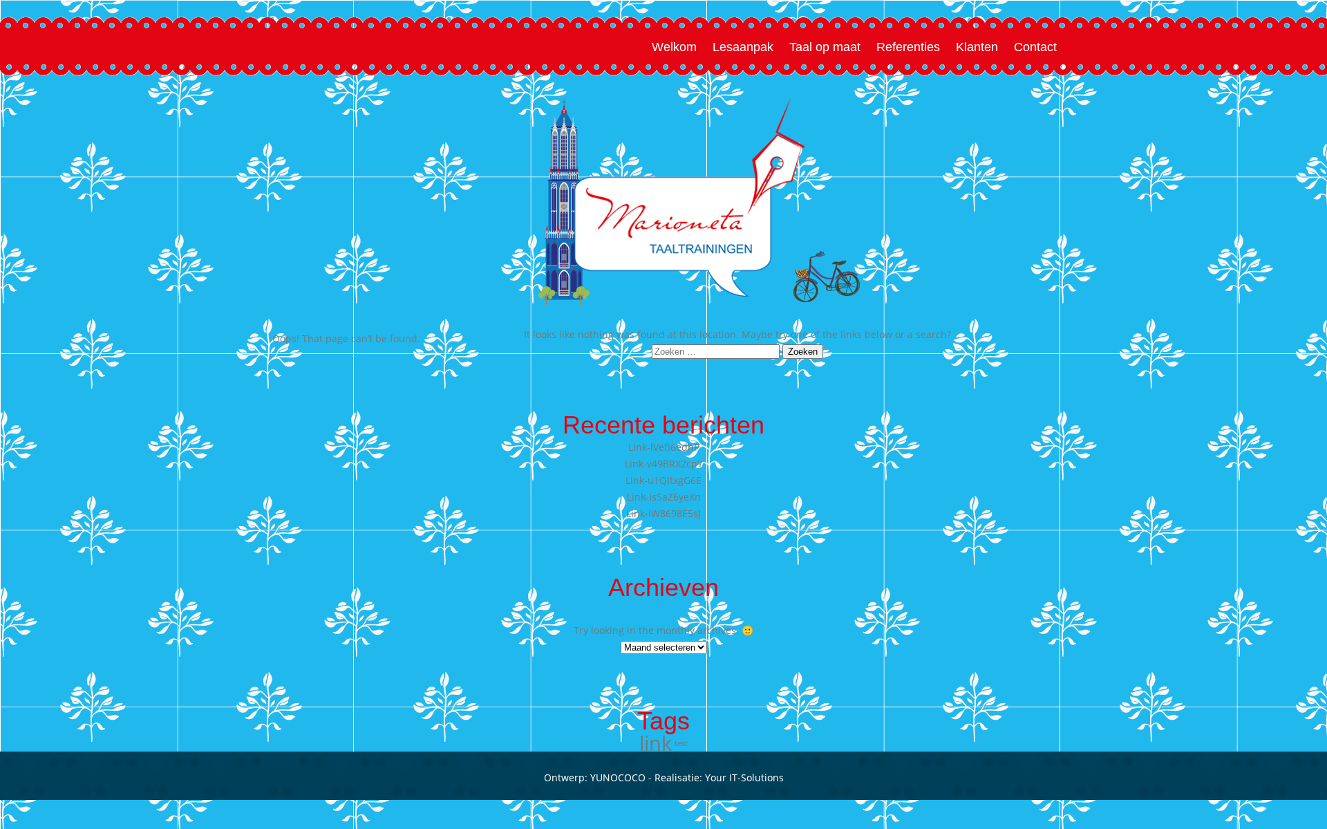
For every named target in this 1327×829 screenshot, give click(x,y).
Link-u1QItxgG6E (663, 480)
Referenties (908, 47)
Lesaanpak (743, 47)
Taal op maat (824, 47)
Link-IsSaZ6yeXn (664, 496)
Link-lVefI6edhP (663, 447)
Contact (1035, 47)
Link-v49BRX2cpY (664, 463)
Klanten (977, 47)
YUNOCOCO (618, 777)
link (655, 743)
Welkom (674, 47)
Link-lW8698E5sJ (663, 513)
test (681, 743)
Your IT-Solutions (744, 777)
